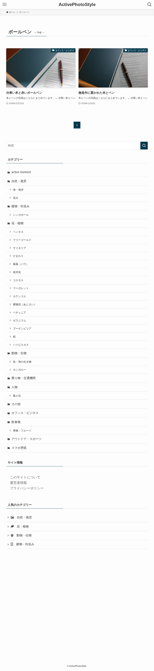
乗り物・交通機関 (23, 378)
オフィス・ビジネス (24, 413)
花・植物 (17, 223)
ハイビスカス (21, 344)
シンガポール (21, 214)
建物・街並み (20, 206)
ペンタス (18, 231)
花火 (15, 197)
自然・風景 (18, 181)
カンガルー (19, 369)
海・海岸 (18, 189)
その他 (15, 404)
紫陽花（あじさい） (25, 304)
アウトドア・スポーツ (26, 439)
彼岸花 (17, 272)
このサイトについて (25, 477)
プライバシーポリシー (27, 488)
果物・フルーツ (22, 430)
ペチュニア (19, 312)
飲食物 (15, 422)
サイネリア (19, 248)
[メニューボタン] (4, 4)
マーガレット (21, 288)
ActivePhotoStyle (77, 4)
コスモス (18, 280)
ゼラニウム (19, 320)
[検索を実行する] (144, 146)
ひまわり (18, 255)
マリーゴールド (22, 239)
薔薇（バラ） (21, 264)
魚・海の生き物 (22, 361)
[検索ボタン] (149, 4)
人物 (14, 387)
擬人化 (17, 395)
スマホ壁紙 (18, 447)
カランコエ (19, 296)
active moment (21, 172)
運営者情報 (18, 483)
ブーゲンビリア (22, 328)
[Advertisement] (77, 609)
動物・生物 (18, 353)
